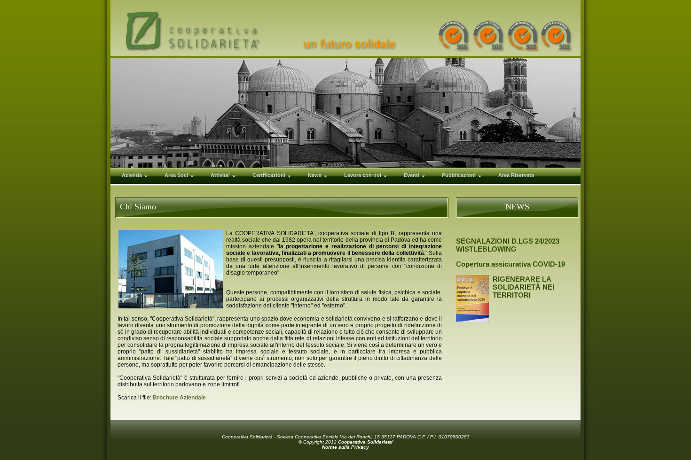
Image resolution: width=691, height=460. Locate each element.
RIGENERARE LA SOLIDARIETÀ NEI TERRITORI (523, 287)
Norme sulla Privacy (345, 447)
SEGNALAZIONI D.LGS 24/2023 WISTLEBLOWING (507, 245)
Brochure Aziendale (179, 397)
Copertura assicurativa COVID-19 (510, 264)
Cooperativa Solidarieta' (365, 442)
